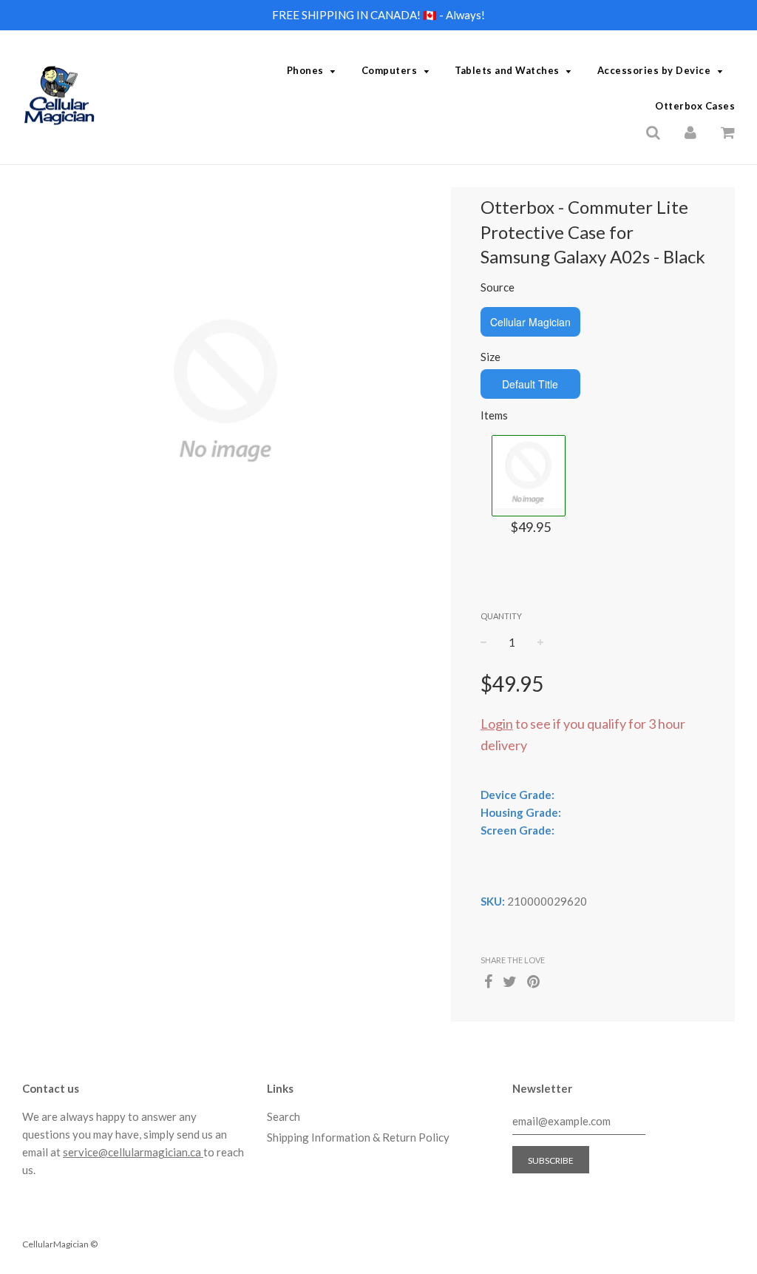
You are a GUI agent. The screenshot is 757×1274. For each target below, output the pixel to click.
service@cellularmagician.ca (133, 1152)
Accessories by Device (654, 70)
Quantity (501, 616)
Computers (389, 70)
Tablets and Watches (507, 70)
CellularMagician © (60, 1244)
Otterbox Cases (695, 106)
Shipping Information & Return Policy (358, 1137)
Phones (305, 70)
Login (497, 723)
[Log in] (690, 131)
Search (283, 1116)
